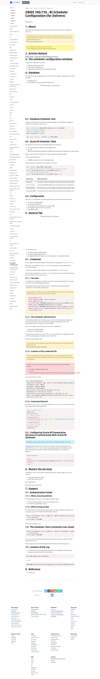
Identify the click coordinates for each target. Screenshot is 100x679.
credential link (49, 36)
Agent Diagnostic (14, 31)
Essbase (12, 97)
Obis (12, 18)
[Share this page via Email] (55, 590)
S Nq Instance (13, 234)
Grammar (33, 639)
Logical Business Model (14, 148)
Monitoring (54, 637)
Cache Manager (14, 63)
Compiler (33, 636)
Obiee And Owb (14, 181)
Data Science (34, 613)
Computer (54, 648)
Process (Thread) (55, 646)
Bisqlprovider (13, 53)
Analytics (73, 637)
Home (27, 8)
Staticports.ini (13, 285)
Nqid (11, 167)
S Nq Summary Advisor (14, 237)
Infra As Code (54, 650)
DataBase (13, 611)
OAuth (33, 674)
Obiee (11, 7)
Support (12, 290)
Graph (72, 623)
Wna (11, 309)
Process (53, 609)
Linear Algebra (35, 614)
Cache (11, 60)
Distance (13, 641)
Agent (11, 29)
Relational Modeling (56, 613)
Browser (33, 671)
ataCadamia (16, 2)
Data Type (14, 618)
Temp (11, 293)
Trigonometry (35, 616)
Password (12, 201)
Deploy (13, 13)
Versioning (13, 301)
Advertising (74, 636)
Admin (13, 10)
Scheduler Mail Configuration (14, 268)
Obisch (13, 21)
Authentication (14, 39)
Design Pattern (35, 651)
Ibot (11, 113)
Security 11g (13, 277)
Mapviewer (13, 159)
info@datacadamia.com (58, 658)
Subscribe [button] (26, 2)
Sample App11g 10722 (14, 244)
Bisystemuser (13, 55)
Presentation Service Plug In (15, 218)
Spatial (72, 625)
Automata (53, 616)
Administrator (14, 26)
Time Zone (13, 296)
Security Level (13, 280)
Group (11, 105)
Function (33, 641)
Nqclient (12, 165)
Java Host (12, 126)
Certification (13, 74)
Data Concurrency (16, 627)
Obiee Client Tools (15, 186)
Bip (11, 47)
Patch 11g (12, 206)
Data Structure (15, 616)
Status (54, 662)
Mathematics (43, 614)
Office (11, 196)
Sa (10, 241)
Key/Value (73, 621)
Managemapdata (14, 154)
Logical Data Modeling (57, 611)
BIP (29, 293)
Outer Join (12, 198)
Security (12, 274)
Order (13, 636)
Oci (11, 193)
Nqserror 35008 (14, 175)
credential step (29, 512)
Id (10, 115)
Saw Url (12, 250)
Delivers (12, 82)
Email (72, 639)
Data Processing (15, 613)
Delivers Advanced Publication (15, 85)
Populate (12, 212)
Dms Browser (13, 91)
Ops (12, 23)
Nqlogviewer (13, 170)
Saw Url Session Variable (14, 254)
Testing (33, 643)
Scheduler (12, 260)
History (12, 110)
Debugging (34, 644)
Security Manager (15, 282)
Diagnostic (13, 89)
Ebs (11, 94)
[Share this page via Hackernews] (52, 590)
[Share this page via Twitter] (45, 590)
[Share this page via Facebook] (49, 590)
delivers (34, 38)
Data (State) (14, 609)
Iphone (12, 121)
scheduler (41, 38)
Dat (31, 8)
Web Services (34, 673)
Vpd (11, 303)
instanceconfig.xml (51, 293)
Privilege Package (15, 226)
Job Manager (13, 131)
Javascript (12, 129)
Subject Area (13, 288)
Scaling (12, 258)
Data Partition (15, 623)
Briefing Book (13, 58)
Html (32, 658)
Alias (11, 34)
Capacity (12, 71)
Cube (72, 618)
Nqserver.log (13, 178)
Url (32, 664)
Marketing (13, 162)
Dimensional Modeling (57, 614)
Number (73, 609)
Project (12, 228)
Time (72, 611)
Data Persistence (16, 625)
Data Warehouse (15, 620)
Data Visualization (16, 621)
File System (54, 643)
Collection (73, 614)
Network (53, 644)
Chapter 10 (32, 572)
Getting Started (14, 102)
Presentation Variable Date (16, 222)
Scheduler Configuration (14, 264)
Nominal (13, 637)
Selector (33, 669)
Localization (13, 144)
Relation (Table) (75, 616)
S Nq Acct (12, 231)
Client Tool (13, 76)
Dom (32, 660)
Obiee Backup (13, 183)
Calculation (13, 68)
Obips (13, 15)
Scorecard (12, 272)
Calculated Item (14, 66)
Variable (12, 298)
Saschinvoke (13, 248)
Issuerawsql (13, 123)
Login (11, 152)
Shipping (33, 646)
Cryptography (55, 639)
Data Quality (14, 614)
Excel (11, 99)
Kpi (11, 136)
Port (11, 214)
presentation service (63, 36)
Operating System (56, 636)
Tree (72, 620)
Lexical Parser (35, 637)
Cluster (12, 79)
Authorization (13, 42)
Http (32, 662)
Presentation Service (67, 262)
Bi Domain (13, 45)
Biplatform (13, 50)
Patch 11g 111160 (15, 209)
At (10, 37)
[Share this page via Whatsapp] (58, 590)
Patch (11, 204)
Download (71, 127)
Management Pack (15, 157)
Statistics (33, 611)
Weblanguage (13, 306)
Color (72, 627)
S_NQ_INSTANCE (30, 185)
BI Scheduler (64, 270)
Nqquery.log (13, 173)
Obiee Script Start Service (15, 189)
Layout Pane (13, 139)
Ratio (12, 643)
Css (32, 666)
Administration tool (46, 334)
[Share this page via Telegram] (61, 590)
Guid (11, 107)
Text (72, 613)
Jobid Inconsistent (15, 134)
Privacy (53, 660)
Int (10, 118)
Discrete (13, 639)
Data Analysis (34, 609)
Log (72, 628)
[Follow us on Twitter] (52, 595)
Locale (11, 142)
